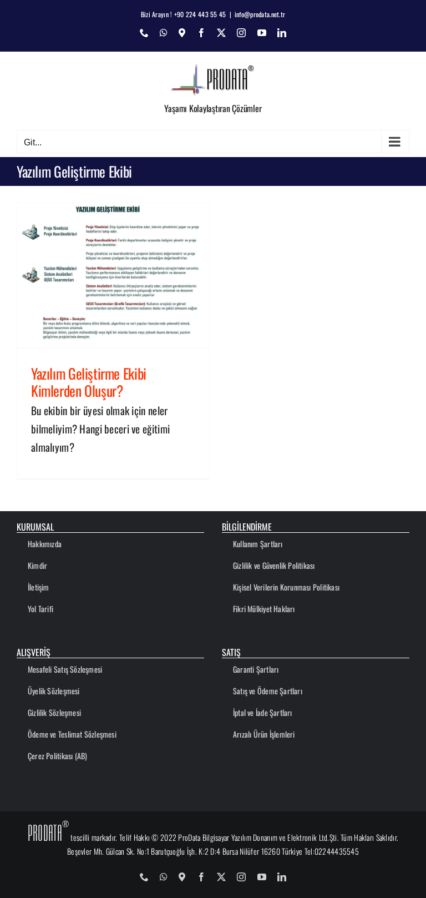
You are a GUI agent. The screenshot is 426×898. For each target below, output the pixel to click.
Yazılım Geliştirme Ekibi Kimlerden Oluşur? (88, 381)
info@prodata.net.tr (260, 14)
